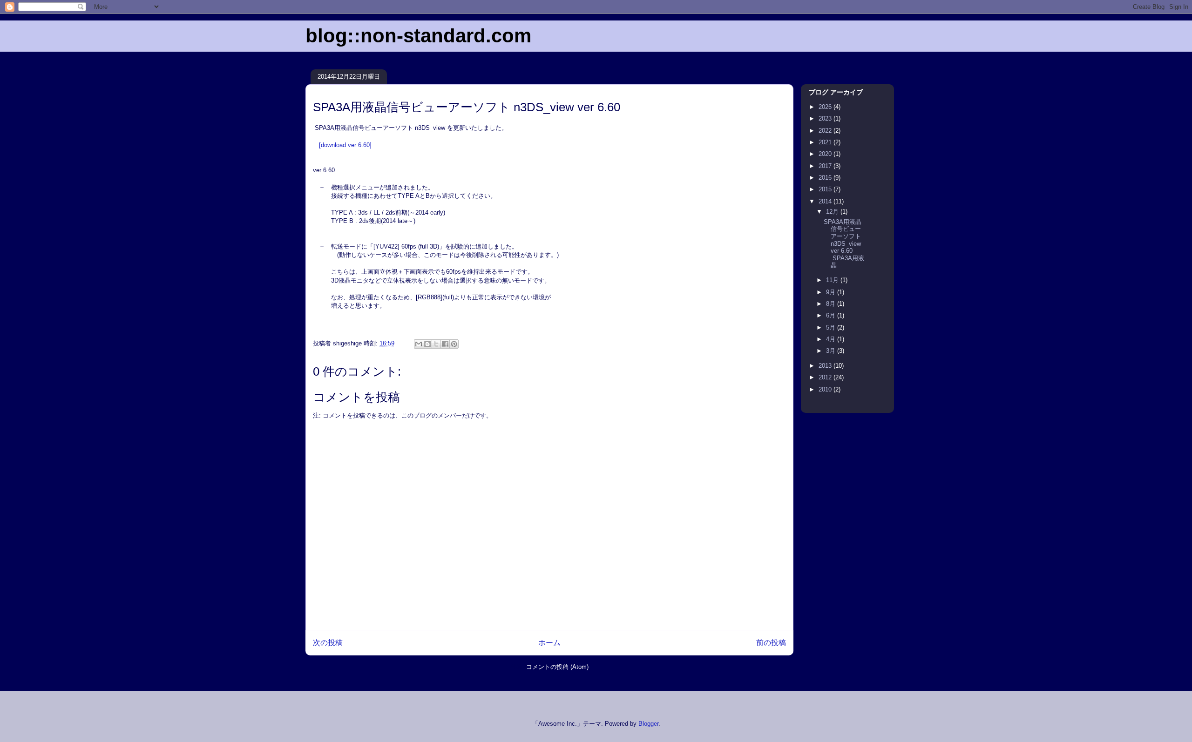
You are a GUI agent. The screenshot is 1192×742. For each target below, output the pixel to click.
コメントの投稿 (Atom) (557, 666)
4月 (831, 339)
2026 (826, 106)
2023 (826, 118)
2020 (826, 153)
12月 (833, 211)
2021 (826, 142)
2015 (826, 189)
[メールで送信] (418, 344)
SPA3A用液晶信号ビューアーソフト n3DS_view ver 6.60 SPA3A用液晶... (844, 243)
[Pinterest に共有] (454, 344)
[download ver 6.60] (345, 145)
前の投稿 (771, 643)
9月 (831, 292)
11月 (833, 280)
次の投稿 (328, 643)
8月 (831, 303)
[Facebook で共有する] (445, 344)
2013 (826, 365)
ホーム (549, 643)
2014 (826, 201)
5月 (831, 327)
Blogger (648, 723)
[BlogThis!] (427, 344)
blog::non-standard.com (418, 36)
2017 (826, 165)
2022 (826, 130)
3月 (831, 350)
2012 (826, 377)
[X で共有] (436, 344)
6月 (831, 315)
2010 (826, 389)
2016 (826, 177)
